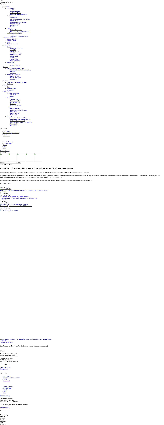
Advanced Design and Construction (20, 19)
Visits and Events (11, 40)
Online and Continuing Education (19, 36)
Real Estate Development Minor (19, 14)
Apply (8, 42)
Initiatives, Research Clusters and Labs (20, 70)
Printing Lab (13, 124)
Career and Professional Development (17, 82)
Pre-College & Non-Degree (14, 33)
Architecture (13, 10)
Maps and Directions (15, 105)
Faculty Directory (15, 108)
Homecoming (10, 90)
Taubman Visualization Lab (17, 121)
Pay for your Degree (12, 43)
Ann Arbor (13, 50)
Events (12, 96)
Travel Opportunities (15, 53)
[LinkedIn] (13, 161)
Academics (6, 6)
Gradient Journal (14, 79)
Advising (12, 64)
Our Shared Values (15, 101)
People (9, 107)
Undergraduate (11, 8)
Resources (13, 73)
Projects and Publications (13, 74)
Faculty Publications (15, 77)
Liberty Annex (14, 125)
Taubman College (15, 99)
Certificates (13, 27)
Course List (6, 136)
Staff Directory (7, 143)
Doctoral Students (15, 60)
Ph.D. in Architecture (16, 30)
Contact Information (5, 367)
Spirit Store (13, 104)
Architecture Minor (15, 13)
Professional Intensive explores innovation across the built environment (19, 198)
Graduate (9, 16)
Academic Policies (15, 65)
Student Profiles (14, 59)
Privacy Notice (4, 369)
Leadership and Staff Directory (18, 110)
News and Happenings (13, 93)
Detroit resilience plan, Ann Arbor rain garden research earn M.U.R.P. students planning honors (25, 339)
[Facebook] (38, 161)
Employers (10, 84)
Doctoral (9, 28)
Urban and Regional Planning (18, 22)
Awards (12, 57)
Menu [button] (1, 0)
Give (8, 87)
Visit (4, 146)
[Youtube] (30, 161)
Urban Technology (15, 11)
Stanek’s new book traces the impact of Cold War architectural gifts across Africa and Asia (24, 190)
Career (5, 81)
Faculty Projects (14, 76)
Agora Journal (14, 56)
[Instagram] (4, 161)
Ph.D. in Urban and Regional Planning (20, 31)
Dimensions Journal (15, 54)
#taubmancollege (4, 407)
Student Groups (14, 51)
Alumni (5, 85)
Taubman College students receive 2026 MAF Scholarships (16, 206)
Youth (11, 34)
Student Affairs (11, 62)
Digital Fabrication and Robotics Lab (20, 119)
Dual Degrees (14, 25)
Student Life (6, 45)
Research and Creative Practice (15, 68)
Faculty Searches (14, 113)
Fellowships (13, 114)
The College (6, 91)
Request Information (12, 39)
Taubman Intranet (4, 151)
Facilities (12, 71)
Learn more (3, 192)
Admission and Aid (8, 37)
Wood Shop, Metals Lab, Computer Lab (21, 122)
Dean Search (13, 111)
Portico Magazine (11, 88)
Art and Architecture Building (18, 118)
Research (5, 67)
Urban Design (14, 20)
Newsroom (13, 94)
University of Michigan (16, 48)
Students (9, 47)
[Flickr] (21, 161)
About (8, 97)
